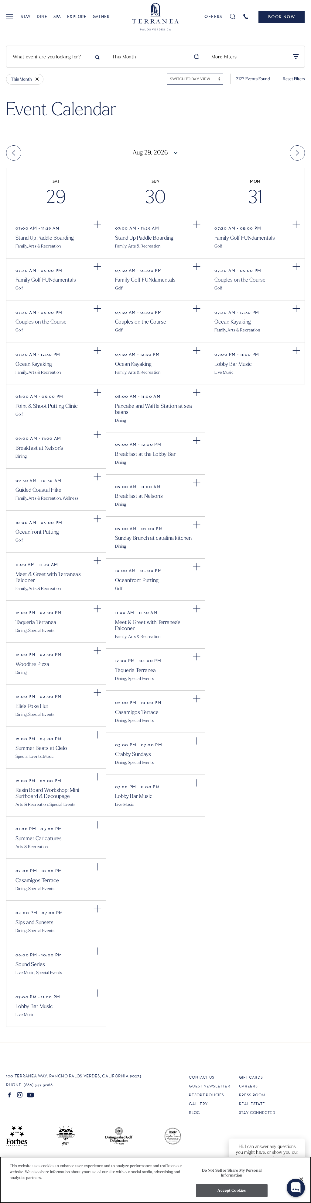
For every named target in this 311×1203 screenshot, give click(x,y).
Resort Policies (206, 1094)
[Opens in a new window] (9, 1094)
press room (252, 1094)
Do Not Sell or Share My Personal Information (231, 1173)
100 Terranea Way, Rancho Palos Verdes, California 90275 (74, 1076)
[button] (9, 17)
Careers (248, 1086)
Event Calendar (61, 108)
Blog (194, 1112)
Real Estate (252, 1103)
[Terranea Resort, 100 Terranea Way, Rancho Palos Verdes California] (155, 17)
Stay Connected (257, 1112)
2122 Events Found (253, 78)
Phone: (14, 1084)
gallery (198, 1103)
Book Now (281, 16)
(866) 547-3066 (38, 1084)
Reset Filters (294, 78)
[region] (155, 1180)
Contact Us (201, 1077)
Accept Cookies (231, 1190)
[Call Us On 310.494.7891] (247, 16)
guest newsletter (209, 1086)
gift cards (251, 1077)
